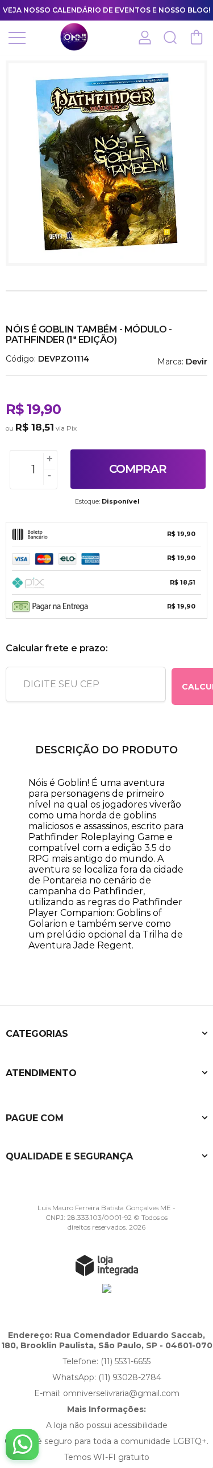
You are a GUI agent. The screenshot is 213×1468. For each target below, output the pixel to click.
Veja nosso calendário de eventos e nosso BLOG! (106, 10)
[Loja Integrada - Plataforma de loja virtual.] (107, 1265)
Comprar (137, 469)
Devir (196, 361)
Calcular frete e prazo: (56, 648)
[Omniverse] (74, 36)
